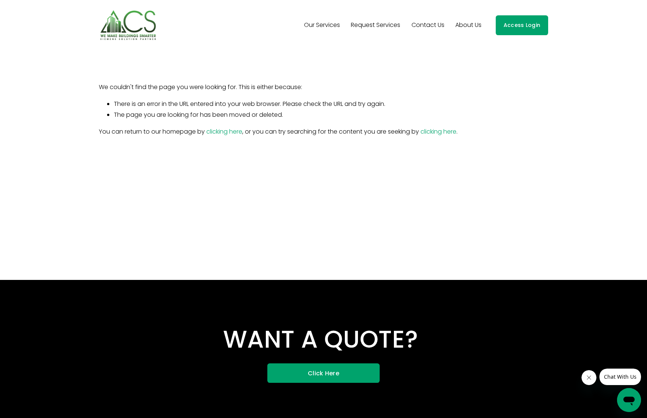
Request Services (375, 25)
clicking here (224, 131)
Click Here (323, 373)
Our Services (322, 25)
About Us (468, 25)
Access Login (522, 25)
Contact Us (427, 25)
